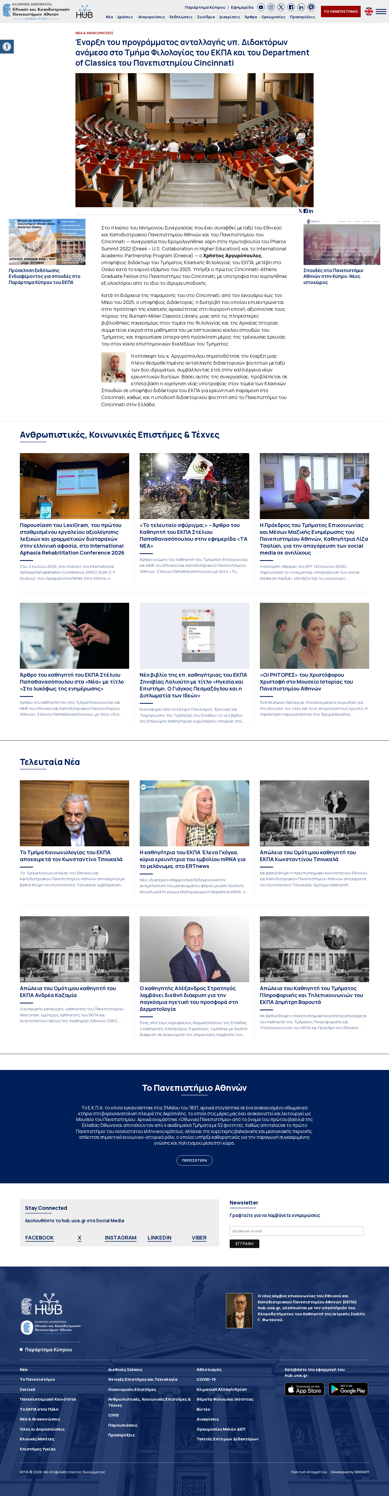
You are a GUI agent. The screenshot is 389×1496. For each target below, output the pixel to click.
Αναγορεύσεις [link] (151, 16)
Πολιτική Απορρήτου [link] (309, 1472)
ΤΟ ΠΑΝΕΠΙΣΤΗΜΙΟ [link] (341, 11)
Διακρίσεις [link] (229, 16)
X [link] (79, 1237)
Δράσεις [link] (125, 16)
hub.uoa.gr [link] (296, 1375)
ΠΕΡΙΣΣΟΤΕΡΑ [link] (194, 1160)
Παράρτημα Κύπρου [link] (205, 7)
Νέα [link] (109, 16)
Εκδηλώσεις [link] (181, 16)
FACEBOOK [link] (39, 1237)
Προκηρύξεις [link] (302, 16)
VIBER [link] (199, 1237)
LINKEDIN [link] (159, 1237)
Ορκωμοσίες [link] (273, 16)
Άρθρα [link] (251, 16)
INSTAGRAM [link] (121, 1237)
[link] (7, 47)
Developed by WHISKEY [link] (350, 1472)
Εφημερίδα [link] (242, 7)
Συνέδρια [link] (206, 16)
